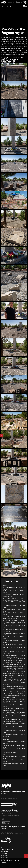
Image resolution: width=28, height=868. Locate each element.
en (5, 7)
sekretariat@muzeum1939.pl (12, 798)
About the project (7, 850)
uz (10, 7)
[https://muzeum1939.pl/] (3, 2)
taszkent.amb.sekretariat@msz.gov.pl (14, 833)
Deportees (4, 852)
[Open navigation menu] (25, 6)
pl (2, 7)
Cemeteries (4, 857)
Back (4, 24)
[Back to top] (1, 847)
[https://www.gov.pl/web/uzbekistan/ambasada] (18, 2)
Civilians (4, 855)
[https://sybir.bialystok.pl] (11, 2)
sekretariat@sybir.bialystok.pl (12, 815)
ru (7, 7)
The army (4, 853)
